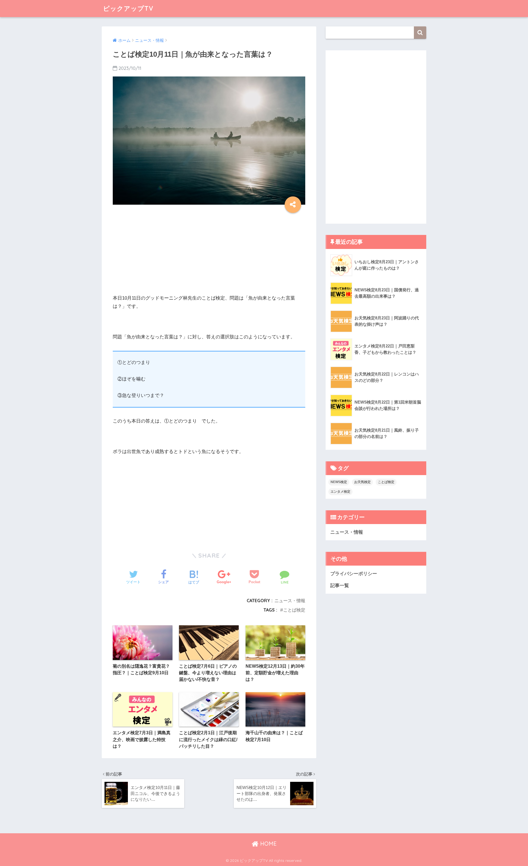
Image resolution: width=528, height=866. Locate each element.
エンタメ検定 (340, 492)
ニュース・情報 (289, 600)
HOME (267, 843)
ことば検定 (294, 610)
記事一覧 (339, 585)
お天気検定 (362, 482)
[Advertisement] (209, 255)
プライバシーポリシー (353, 573)
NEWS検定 (339, 482)
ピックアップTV (128, 8)
